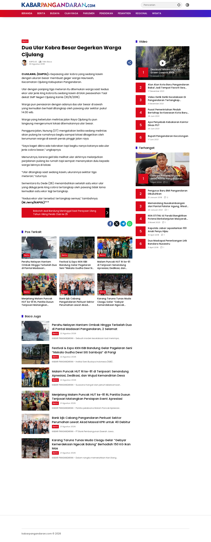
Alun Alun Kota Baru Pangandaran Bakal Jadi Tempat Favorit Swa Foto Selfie (168, 86)
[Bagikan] (129, 62)
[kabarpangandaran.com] (58, 4)
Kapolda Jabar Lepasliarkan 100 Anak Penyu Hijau (167, 230)
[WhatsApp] (129, 224)
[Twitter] (117, 224)
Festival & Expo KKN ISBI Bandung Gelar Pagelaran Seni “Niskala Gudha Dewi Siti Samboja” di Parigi (76, 265)
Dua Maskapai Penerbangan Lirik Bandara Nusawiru (167, 242)
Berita (25, 41)
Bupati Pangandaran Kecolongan (168, 136)
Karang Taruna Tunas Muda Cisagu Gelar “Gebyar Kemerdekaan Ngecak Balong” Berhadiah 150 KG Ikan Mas (114, 302)
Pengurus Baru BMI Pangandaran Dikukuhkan (167, 192)
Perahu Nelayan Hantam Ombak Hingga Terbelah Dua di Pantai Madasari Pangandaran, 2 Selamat (39, 265)
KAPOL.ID (33, 62)
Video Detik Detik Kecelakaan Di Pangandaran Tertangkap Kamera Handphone (167, 98)
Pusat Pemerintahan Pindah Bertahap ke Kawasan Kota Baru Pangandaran (167, 111)
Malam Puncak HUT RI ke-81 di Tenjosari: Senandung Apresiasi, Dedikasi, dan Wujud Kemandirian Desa (113, 265)
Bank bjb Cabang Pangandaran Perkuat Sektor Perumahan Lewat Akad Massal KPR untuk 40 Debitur (76, 302)
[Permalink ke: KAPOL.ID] (25, 63)
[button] (179, 5)
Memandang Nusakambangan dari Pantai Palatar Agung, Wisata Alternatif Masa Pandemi (168, 205)
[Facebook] (110, 224)
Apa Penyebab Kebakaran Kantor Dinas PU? (168, 123)
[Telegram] (123, 224)
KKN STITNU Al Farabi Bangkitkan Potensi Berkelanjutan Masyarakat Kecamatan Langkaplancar (168, 217)
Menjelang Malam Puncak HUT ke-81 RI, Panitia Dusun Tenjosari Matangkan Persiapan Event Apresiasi (38, 302)
